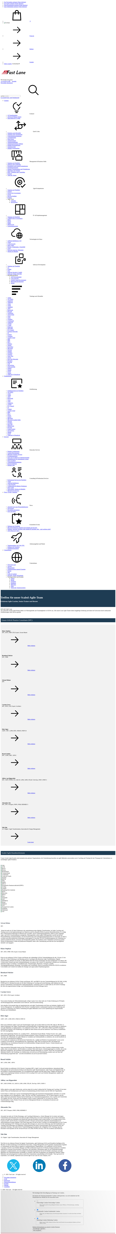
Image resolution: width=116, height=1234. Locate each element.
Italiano (32, 49)
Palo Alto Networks (12, 359)
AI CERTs (10, 299)
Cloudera (9, 319)
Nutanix (9, 351)
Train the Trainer (11, 175)
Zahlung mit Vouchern (13, 547)
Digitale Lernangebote (13, 148)
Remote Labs (11, 465)
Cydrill (9, 325)
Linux (9, 248)
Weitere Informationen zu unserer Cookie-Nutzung (46, 1227)
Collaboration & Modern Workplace (17, 486)
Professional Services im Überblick (16, 480)
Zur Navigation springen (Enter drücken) (15, 2)
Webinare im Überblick (13, 526)
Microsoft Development (17, 281)
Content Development (13, 453)
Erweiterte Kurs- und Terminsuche (10, 97)
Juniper (9, 345)
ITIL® (9, 221)
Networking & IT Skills (13, 118)
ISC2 (8, 342)
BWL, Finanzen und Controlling (16, 172)
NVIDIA (9, 353)
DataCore (10, 327)
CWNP (9, 324)
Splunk (9, 370)
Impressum (7, 1180)
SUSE (9, 371)
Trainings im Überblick (13, 163)
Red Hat (9, 362)
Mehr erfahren (31, 645)
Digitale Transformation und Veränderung (18, 169)
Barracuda (10, 310)
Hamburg (13, 583)
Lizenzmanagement (12, 226)
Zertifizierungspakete (13, 548)
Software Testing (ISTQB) (14, 274)
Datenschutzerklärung (10, 1182)
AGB (5, 1179)
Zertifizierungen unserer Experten (16, 569)
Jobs (8, 572)
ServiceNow (14, 202)
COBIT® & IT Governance (15, 218)
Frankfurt (13, 581)
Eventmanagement (12, 456)
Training (6, 100)
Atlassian (13, 200)
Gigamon (9, 336)
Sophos (9, 368)
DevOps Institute (12, 196)
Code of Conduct (12, 574)
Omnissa (9, 354)
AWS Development (16, 277)
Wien (12, 586)
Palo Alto (9, 424)
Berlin (12, 580)
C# (8, 267)
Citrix (9, 317)
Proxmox (9, 360)
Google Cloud (11, 337)
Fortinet (9, 334)
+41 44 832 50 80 (5, 81)
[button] (16, 63)
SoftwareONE (11, 367)
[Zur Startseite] (13, 78)
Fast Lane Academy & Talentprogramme (18, 457)
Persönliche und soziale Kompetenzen (17, 166)
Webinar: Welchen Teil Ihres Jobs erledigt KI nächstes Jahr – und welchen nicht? (29, 529)
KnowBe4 (10, 347)
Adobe (9, 298)
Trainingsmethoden (12, 142)
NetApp (9, 350)
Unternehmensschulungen (14, 136)
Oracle (9, 357)
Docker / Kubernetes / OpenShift (16, 247)
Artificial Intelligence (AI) (14, 241)
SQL (8, 271)
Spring (12, 283)
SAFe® (9, 191)
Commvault (10, 321)
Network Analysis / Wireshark (15, 250)
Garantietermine (11, 137)
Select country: (8, 63)
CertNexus (10, 313)
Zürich (12, 578)
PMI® (9, 223)
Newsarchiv (10, 508)
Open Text (10, 356)
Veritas (9, 373)
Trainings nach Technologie (14, 134)
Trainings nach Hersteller (14, 133)
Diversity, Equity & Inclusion (15, 575)
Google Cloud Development (18, 280)
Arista (9, 304)
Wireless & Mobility (12, 251)
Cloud (9, 242)
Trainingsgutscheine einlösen (15, 143)
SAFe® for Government (14, 193)
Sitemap (6, 1185)
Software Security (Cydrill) (14, 272)
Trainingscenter (11, 147)
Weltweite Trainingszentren (18, 587)
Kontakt (14, 81)
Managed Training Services (14, 454)
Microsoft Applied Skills (14, 420)
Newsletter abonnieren (7, 83)
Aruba (9, 305)
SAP (8, 364)
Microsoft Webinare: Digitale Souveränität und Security (22, 527)
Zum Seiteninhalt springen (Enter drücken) (15, 6)
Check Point (10, 314)
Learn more (31, 842)
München (13, 584)
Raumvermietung (12, 463)
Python (9, 269)
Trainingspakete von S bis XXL (16, 545)
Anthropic (10, 302)
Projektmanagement (12, 167)
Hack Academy (11, 460)
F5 (8, 333)
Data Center (10, 245)
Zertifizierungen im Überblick (15, 390)
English (32, 62)
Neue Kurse (10, 139)
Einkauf (9, 173)
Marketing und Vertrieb (13, 170)
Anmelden (7, 1186)
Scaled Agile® (11, 429)
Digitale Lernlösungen (13, 451)
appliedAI (10, 301)
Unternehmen (7, 550)
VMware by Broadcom (13, 374)
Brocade (9, 311)
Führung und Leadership (14, 164)
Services (6, 437)
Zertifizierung (7, 376)
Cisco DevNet (15, 278)
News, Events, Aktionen (10, 492)
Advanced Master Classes (14, 117)
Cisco (9, 316)
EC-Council (10, 330)
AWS (8, 308)
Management (10, 568)
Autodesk (10, 307)
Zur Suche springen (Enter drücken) (13, 3)
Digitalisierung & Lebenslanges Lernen (18, 459)
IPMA (9, 220)
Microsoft (10, 348)
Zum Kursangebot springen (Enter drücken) (16, 5)
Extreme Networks (12, 331)
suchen (2, 96)
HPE (8, 339)
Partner (9, 571)
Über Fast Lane (11, 564)
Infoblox (9, 344)
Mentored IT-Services (13, 490)
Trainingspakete (11, 140)
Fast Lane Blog (11, 511)
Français (32, 36)
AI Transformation (12, 115)
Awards (9, 566)
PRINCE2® (10, 224)
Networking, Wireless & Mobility (16, 489)
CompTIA (10, 322)
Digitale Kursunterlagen (13, 145)
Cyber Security (11, 244)
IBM (8, 340)
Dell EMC (10, 328)
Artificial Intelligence (13, 483)
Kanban (9, 197)
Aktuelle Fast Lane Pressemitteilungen (17, 507)
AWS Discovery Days (13, 531)
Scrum (9, 194)
